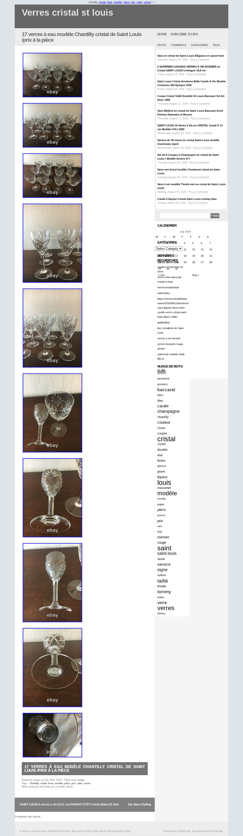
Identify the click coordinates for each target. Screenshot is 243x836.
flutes (161, 460)
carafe (162, 406)
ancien (161, 373)
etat (160, 455)
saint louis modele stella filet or (170, 356)
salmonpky (163, 293)
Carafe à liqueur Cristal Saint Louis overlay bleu (187, 199)
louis (109, 2)
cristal (102, 2)
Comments (178, 45)
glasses (161, 465)
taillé (162, 580)
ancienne (163, 378)
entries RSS (91, 831)
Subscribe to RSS (184, 34)
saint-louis (167, 553)
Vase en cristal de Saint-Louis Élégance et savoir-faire (190, 55)
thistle (161, 586)
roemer (163, 537)
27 (202, 262)
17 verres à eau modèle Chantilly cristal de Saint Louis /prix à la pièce (81, 37)
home (162, 34)
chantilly (34, 783)
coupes (162, 433)
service (163, 564)
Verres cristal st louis (67, 12)
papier (160, 504)
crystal (161, 444)
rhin (159, 531)
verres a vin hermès (169, 338)
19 (193, 255)
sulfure (161, 575)
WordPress (184, 831)
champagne (168, 411)
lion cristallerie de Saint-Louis (170, 330)
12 (193, 249)
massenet (164, 488)
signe (162, 569)
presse (161, 515)
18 (185, 255)
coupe (161, 427)
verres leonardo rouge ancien (170, 346)
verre (162, 602)
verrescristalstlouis (168, 287)
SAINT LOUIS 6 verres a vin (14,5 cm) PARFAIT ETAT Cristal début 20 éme (69, 804)
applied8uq (163, 322)
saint (139, 2)
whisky (161, 613)
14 (210, 249)
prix (133, 2)
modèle (118, 2)
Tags (216, 45)
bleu (160, 400)
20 (202, 255)
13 (202, 249)
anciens (162, 384)
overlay (161, 498)
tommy (164, 591)
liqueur (162, 477)
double (162, 449)
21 (210, 255)
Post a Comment (199, 59)
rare (159, 526)
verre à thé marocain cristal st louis (169, 279)
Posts (161, 45)
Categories (199, 45)
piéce (126, 2)
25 (185, 262)
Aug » (195, 275)
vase (160, 597)
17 (176, 255)
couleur (163, 422)
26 (193, 262)
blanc (160, 395)
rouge (161, 542)
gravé (161, 471)
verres (147, 2)
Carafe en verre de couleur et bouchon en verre (170, 267)
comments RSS (121, 831)
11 (185, 249)
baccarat (166, 389)
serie (161, 559)
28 (210, 262)
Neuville (218, 831)
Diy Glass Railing (139, 804)
